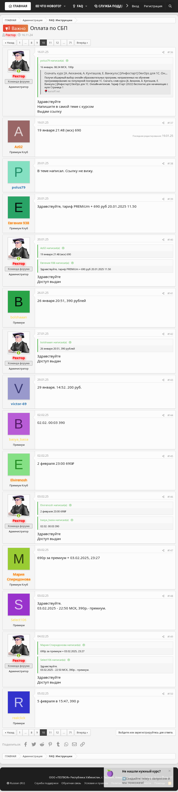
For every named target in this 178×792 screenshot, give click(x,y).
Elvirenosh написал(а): (53, 505)
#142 (170, 334)
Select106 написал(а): (53, 659)
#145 (170, 456)
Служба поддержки (46, 783)
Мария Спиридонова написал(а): (60, 645)
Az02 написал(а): (50, 248)
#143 (170, 380)
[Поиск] (170, 6)
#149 (170, 636)
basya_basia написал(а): (54, 520)
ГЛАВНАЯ (20, 6)
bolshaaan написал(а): (53, 342)
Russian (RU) (17, 783)
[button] (65, 6)
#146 (170, 496)
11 (50, 42)
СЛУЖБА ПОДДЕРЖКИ (115, 6)
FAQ (80, 6)
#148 (170, 596)
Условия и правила (96, 783)
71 (70, 42)
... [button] (26, 42)
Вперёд (81, 42)
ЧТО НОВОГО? (50, 6)
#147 (170, 550)
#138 (170, 163)
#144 (170, 415)
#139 (170, 199)
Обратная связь (71, 783)
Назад (10, 42)
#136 (170, 52)
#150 (170, 693)
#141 (170, 293)
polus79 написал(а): (52, 60)
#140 (170, 239)
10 (43, 42)
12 (57, 42)
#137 (170, 122)
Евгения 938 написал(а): (55, 263)
